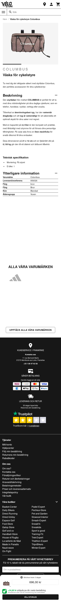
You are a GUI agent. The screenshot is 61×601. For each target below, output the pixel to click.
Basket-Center (9, 506)
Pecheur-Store (39, 510)
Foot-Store (7, 523)
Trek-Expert (37, 537)
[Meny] (3, 12)
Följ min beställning (12, 451)
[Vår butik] (44, 4)
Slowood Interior (40, 517)
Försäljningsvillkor (11, 475)
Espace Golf (8, 520)
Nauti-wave (8, 547)
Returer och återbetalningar (16, 478)
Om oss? (6, 468)
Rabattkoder (8, 458)
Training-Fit (37, 534)
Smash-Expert (39, 520)
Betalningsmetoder (11, 485)
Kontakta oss (30, 354)
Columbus (16, 69)
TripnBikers (37, 544)
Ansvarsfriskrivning (11, 482)
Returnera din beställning (30, 407)
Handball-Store (10, 534)
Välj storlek (30, 597)
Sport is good (38, 530)
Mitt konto (7, 444)
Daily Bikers (8, 510)
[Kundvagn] (58, 4)
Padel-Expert (38, 506)
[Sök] (10, 12)
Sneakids (36, 527)
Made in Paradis (10, 544)
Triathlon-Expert (40, 540)
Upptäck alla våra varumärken (30, 330)
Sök (15, 12)
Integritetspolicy (10, 492)
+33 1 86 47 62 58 (31, 363)
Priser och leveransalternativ (16, 489)
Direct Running (9, 513)
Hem (5, 19)
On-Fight (6, 551)
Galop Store (8, 527)
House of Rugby (10, 537)
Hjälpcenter (8, 448)
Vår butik (6, 495)
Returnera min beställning (15, 454)
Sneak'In (36, 523)
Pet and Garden (40, 513)
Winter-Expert (38, 547)
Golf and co (8, 530)
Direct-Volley (8, 517)
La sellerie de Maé (11, 540)
